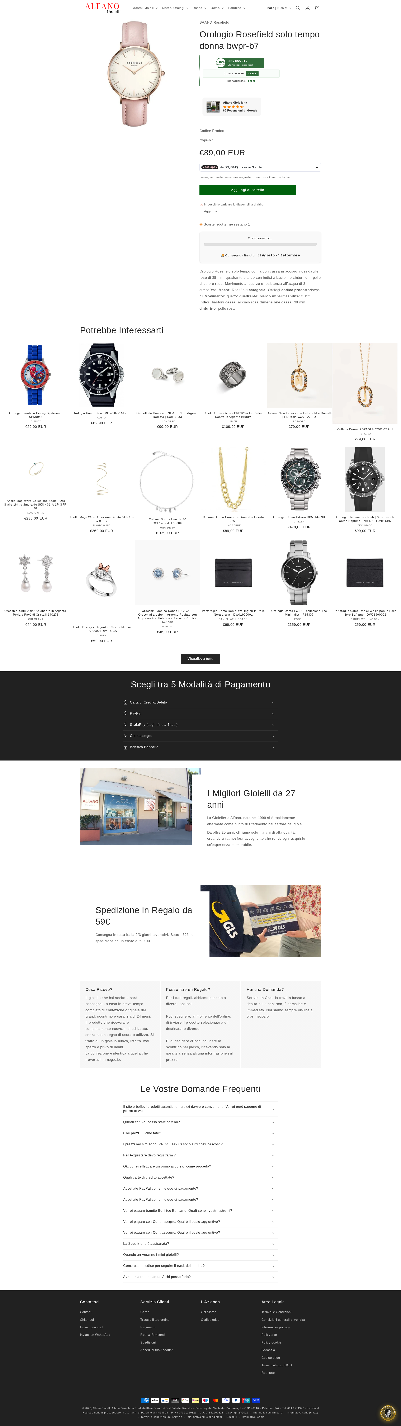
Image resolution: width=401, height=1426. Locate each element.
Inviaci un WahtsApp (95, 1334)
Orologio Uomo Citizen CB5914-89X (299, 517)
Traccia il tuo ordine (154, 1319)
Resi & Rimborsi (152, 1334)
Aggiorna (210, 211)
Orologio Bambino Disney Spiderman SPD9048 (35, 415)
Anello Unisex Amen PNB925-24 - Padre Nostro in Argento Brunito (233, 415)
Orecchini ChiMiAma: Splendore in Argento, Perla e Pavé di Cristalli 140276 (35, 612)
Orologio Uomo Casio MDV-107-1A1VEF (102, 413)
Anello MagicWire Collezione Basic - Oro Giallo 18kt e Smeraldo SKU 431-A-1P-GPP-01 (35, 504)
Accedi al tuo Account (156, 1350)
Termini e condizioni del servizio (161, 1417)
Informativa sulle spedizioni (204, 1417)
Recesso (268, 1372)
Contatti (85, 1312)
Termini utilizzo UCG (276, 1365)
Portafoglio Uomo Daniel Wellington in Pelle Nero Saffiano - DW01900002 (365, 612)
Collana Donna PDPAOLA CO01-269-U (365, 429)
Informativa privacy (275, 1327)
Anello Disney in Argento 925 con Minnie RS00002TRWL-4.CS (101, 629)
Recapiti (231, 1417)
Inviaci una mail (91, 1327)
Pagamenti (148, 1327)
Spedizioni (148, 1342)
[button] (144, 8)
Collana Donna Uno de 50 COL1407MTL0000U (167, 521)
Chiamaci (87, 1319)
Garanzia (268, 1350)
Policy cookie (271, 1342)
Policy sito (269, 1334)
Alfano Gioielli (102, 1408)
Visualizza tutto (201, 658)
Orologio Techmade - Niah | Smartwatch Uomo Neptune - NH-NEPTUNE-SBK (365, 519)
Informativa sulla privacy (303, 1412)
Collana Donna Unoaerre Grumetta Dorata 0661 (233, 519)
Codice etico (210, 1319)
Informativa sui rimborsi (268, 1412)
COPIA (252, 73)
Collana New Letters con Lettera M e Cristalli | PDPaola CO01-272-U (299, 415)
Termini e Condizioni (276, 1312)
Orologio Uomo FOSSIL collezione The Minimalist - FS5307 (299, 612)
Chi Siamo (208, 1312)
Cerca (144, 1312)
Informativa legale (253, 1417)
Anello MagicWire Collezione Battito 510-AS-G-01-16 (102, 519)
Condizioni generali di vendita (283, 1319)
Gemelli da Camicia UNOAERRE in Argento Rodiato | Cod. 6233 (167, 415)
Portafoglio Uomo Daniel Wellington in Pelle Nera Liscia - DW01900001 (233, 612)
